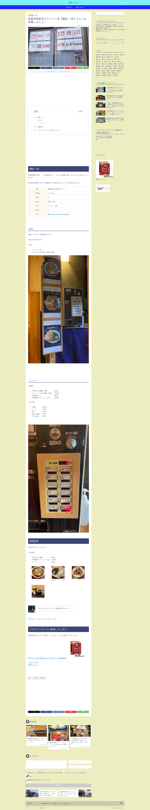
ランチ (99, 63)
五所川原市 (109, 66)
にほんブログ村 (33, 662)
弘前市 (99, 70)
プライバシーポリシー (32, 807)
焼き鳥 (119, 70)
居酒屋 (121, 68)
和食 (107, 68)
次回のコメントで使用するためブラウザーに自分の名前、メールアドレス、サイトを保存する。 (57, 772)
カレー (99, 59)
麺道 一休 (41, 117)
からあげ (105, 54)
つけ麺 (99, 57)
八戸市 (116, 66)
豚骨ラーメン (116, 73)
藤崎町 (104, 73)
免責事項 (42, 807)
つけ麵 (122, 54)
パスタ (114, 61)
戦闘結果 (40, 127)
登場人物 (68, 7)
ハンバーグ (108, 61)
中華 (116, 63)
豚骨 (110, 73)
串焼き (99, 66)
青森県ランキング (33, 665)
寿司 (116, 68)
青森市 (105, 75)
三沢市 (111, 63)
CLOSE (80, 111)
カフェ (117, 57)
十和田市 (122, 66)
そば (111, 54)
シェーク (110, 59)
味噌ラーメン (100, 68)
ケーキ (104, 59)
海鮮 (109, 70)
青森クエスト (75, 2)
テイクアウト (100, 61)
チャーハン (117, 59)
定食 (111, 68)
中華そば (122, 63)
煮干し (99, 73)
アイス (104, 57)
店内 (40, 120)
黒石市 (116, 75)
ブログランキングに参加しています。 (49, 130)
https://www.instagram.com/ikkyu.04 (59, 214)
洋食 (104, 70)
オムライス (111, 57)
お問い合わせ (80, 7)
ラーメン (31, 15)
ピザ (120, 61)
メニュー (41, 122)
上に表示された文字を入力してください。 (39, 779)
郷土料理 (99, 75)
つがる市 (116, 54)
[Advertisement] (58, 90)
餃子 (111, 75)
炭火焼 (114, 70)
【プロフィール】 (51, 619)
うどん (99, 54)
